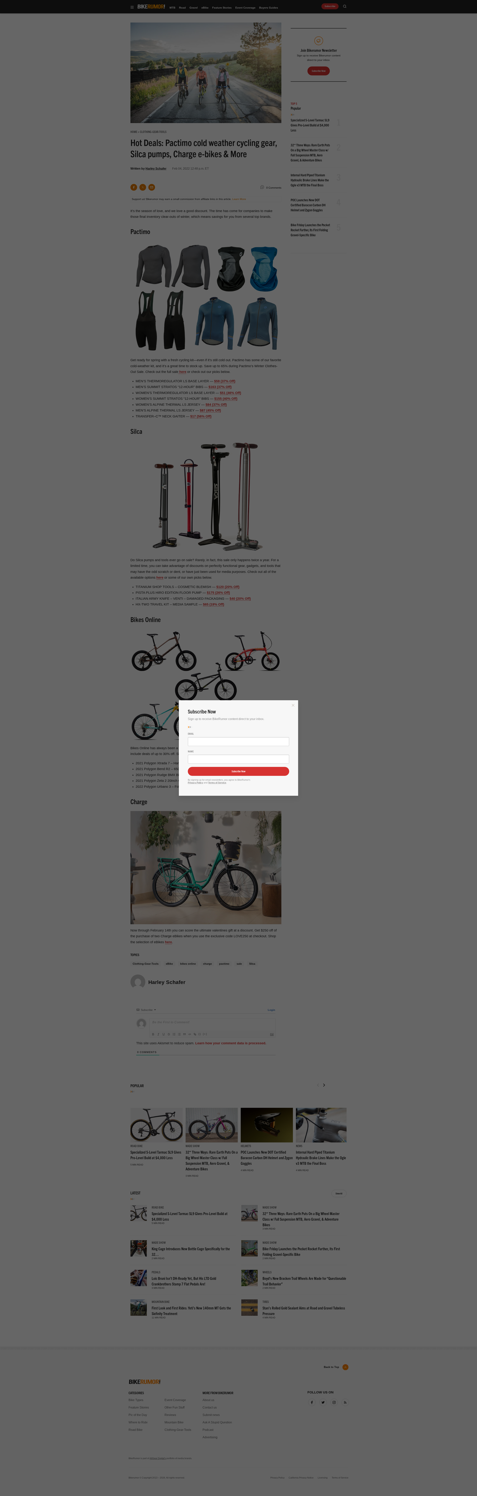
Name (191, 751)
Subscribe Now (238, 771)
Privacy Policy (195, 782)
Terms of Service (217, 782)
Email (191, 733)
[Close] (293, 705)
